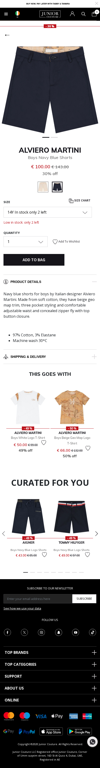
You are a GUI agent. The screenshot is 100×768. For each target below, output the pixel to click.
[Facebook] (7, 631)
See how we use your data (22, 608)
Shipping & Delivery (28, 357)
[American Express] (73, 716)
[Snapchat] (58, 631)
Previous (3, 533)
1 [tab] (25, 574)
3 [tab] (39, 574)
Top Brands (16, 652)
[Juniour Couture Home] (50, 13)
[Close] (96, 3)
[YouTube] (75, 631)
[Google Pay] (8, 731)
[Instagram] (41, 631)
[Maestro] (24, 716)
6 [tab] (60, 574)
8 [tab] (74, 574)
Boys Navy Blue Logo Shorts (28, 550)
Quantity (11, 233)
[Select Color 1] (45, 188)
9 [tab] (81, 574)
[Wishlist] (43, 442)
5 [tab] (53, 574)
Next (96, 533)
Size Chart (81, 200)
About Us (14, 688)
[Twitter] (24, 631)
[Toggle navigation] (6, 14)
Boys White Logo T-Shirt (28, 438)
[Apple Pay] (57, 716)
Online (12, 700)
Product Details (25, 282)
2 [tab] (32, 574)
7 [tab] (67, 574)
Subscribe (84, 598)
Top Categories (20, 664)
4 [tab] (46, 574)
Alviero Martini (50, 150)
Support (13, 676)
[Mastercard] (9, 716)
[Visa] (41, 716)
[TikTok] (92, 631)
